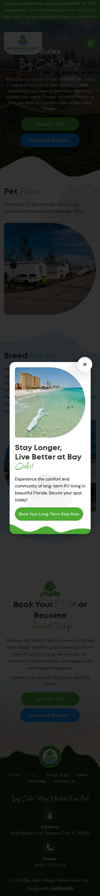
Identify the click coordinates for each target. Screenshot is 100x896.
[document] (50, 448)
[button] (84, 364)
